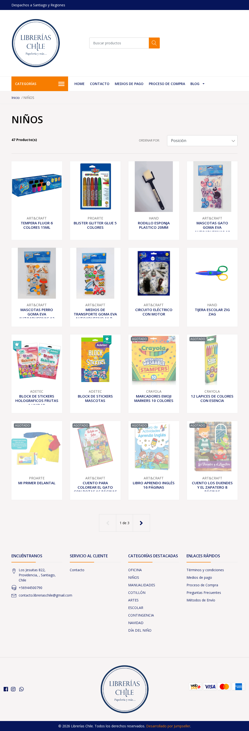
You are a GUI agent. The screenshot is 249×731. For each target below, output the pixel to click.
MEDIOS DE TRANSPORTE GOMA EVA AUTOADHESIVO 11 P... (95, 314)
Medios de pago (129, 83)
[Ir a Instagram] (13, 689)
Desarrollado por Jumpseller (168, 726)
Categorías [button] (25, 83)
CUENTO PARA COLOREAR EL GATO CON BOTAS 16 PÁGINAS (95, 487)
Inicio (15, 97)
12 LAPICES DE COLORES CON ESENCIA (212, 398)
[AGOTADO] (153, 359)
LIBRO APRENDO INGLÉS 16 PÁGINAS (154, 485)
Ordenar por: (149, 140)
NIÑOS (133, 577)
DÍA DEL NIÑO (139, 630)
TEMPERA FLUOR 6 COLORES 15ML (37, 225)
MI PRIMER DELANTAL (36, 482)
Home (79, 83)
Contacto (99, 83)
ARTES (133, 600)
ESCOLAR (135, 607)
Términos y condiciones (205, 570)
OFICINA (135, 570)
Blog (194, 83)
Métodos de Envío (201, 600)
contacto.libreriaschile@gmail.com (45, 595)
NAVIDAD (135, 622)
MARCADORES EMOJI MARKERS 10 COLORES (153, 398)
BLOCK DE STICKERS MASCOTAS (95, 398)
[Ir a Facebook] (6, 689)
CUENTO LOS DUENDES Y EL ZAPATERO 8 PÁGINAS (212, 487)
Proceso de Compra (167, 83)
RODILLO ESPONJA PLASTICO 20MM (154, 225)
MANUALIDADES (141, 585)
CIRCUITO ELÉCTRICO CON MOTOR (153, 311)
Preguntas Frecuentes (204, 592)
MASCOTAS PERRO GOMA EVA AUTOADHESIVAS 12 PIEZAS (36, 316)
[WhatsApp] (21, 689)
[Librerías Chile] (35, 43)
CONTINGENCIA (141, 615)
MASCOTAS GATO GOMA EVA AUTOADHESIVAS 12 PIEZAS (212, 229)
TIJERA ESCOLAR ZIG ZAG (212, 311)
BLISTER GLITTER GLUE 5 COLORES (95, 225)
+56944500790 (30, 587)
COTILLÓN (136, 592)
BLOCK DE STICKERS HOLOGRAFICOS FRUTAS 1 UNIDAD (36, 400)
